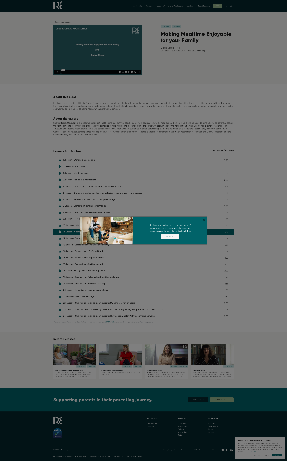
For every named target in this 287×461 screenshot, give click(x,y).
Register (170, 236)
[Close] (203, 220)
